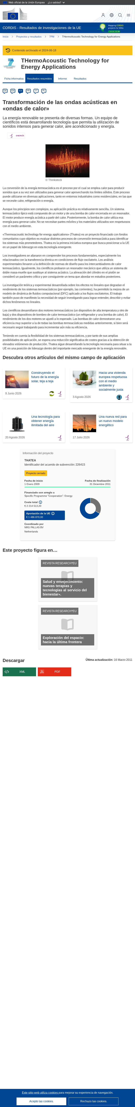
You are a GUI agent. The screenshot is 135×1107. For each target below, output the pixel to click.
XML (22, 671)
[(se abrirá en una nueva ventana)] (15, 14)
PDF (57, 671)
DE (5, 90)
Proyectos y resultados (28, 36)
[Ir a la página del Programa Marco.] (9, 64)
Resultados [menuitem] (80, 78)
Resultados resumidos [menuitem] (39, 78)
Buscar (120, 15)
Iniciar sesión (103, 15)
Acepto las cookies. (41, 1101)
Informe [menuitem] (62, 78)
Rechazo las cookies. (93, 1101)
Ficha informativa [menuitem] (14, 78)
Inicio (5, 36)
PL (44, 90)
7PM (51, 36)
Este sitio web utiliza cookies (40, 1092)
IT (36, 90)
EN (12, 90)
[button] (111, 15)
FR (28, 90)
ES (20, 90)
